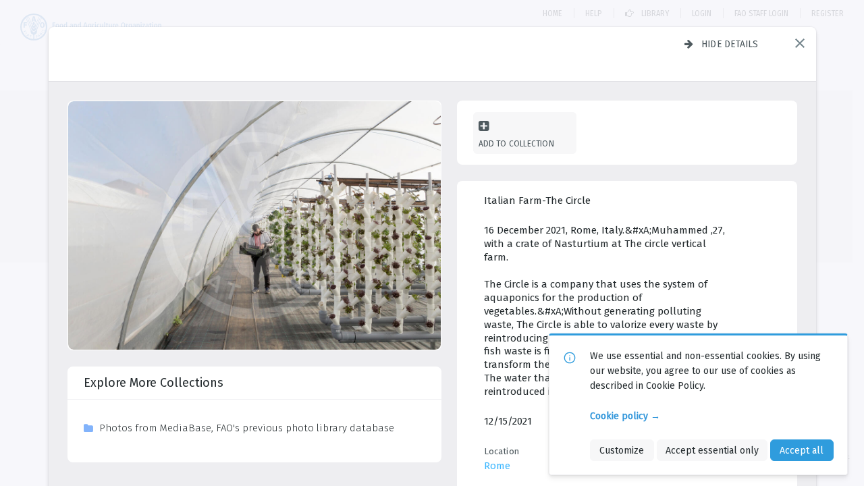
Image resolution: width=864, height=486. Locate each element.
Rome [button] (497, 466)
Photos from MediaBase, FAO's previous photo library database (246, 428)
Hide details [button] (730, 44)
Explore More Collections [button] (153, 382)
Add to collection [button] (516, 143)
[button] (800, 43)
